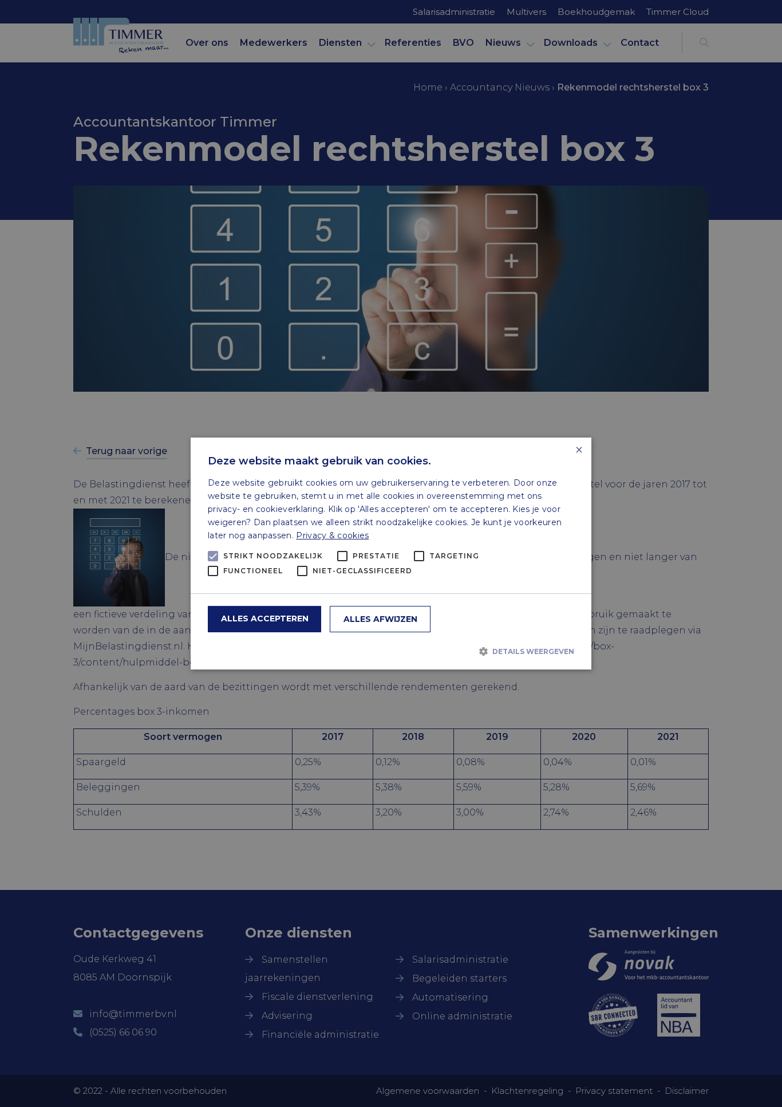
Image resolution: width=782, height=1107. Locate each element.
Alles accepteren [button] (265, 618)
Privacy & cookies (332, 535)
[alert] (391, 553)
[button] (391, 651)
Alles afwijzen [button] (380, 619)
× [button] (578, 450)
